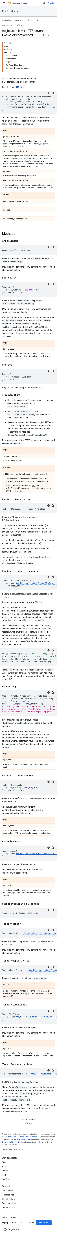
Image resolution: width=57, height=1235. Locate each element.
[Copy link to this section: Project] (14, 364)
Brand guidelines (9, 1203)
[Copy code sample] (53, 93)
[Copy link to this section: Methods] (18, 234)
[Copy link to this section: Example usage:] (20, 686)
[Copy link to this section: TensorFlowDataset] (29, 1004)
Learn (16, 20)
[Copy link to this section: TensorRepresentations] (35, 1064)
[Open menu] (4, 3)
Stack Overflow (8, 1199)
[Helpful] (18, 26)
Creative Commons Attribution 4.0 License (21, 1137)
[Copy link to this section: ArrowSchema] (20, 241)
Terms (5, 1217)
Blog (4, 1162)
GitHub (5, 1171)
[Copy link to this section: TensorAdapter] (23, 924)
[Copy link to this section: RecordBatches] (23, 841)
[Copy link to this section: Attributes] (14, 194)
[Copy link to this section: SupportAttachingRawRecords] (42, 904)
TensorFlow (6, 20)
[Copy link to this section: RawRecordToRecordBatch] (37, 775)
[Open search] (44, 3)
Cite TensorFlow (9, 1207)
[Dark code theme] (48, 93)
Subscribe (43, 1222)
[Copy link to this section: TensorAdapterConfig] (32, 960)
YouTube (6, 1179)
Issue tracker (7, 1191)
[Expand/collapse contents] (16, 43)
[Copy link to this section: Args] (10, 130)
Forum (5, 1166)
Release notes (8, 1195)
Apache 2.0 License (24, 1139)
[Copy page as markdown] (44, 35)
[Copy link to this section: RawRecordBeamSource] (32, 499)
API (38, 20)
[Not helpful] (22, 26)
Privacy (13, 1217)
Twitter (5, 1175)
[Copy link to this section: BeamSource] (19, 277)
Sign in (51, 3)
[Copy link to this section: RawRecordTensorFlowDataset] (42, 571)
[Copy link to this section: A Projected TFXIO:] (23, 395)
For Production (11, 11)
